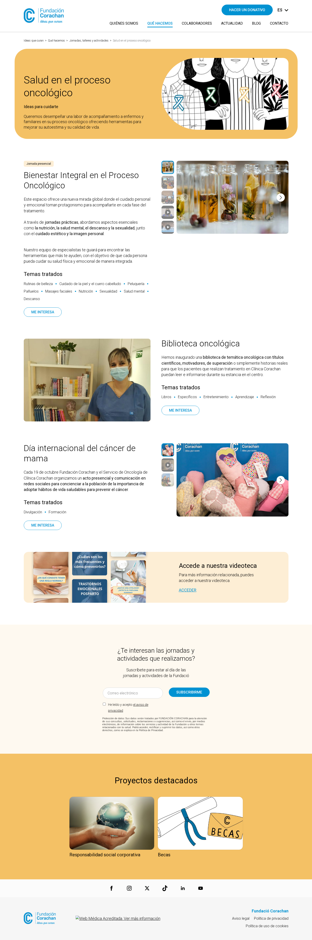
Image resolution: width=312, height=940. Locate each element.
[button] (184, 197)
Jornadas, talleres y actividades (88, 40)
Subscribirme (189, 692)
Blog (256, 23)
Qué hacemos (56, 40)
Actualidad (232, 23)
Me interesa (42, 312)
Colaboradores (197, 23)
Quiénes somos (124, 23)
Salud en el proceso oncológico (132, 40)
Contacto (279, 23)
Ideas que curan (34, 40)
